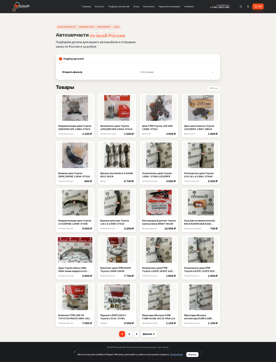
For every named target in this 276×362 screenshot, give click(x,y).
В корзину (85, 134)
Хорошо (192, 354)
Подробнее (176, 354)
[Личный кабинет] (248, 6)
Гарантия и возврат (170, 6)
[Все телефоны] (235, 6)
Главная (86, 6)
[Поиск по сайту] (241, 6)
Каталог (99, 6)
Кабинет (189, 6)
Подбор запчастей (118, 6)
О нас (136, 6)
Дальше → (149, 334)
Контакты (149, 6)
